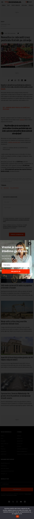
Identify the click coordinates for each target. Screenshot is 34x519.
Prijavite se (15, 271)
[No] (32, 512)
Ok (17, 516)
